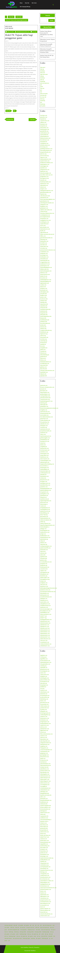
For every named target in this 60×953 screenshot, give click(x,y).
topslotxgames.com (44, 164)
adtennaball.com (44, 185)
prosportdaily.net (44, 830)
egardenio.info (43, 556)
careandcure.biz (44, 568)
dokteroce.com (43, 272)
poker (41, 86)
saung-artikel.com (44, 455)
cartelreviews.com (44, 725)
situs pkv (42, 88)
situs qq (42, 69)
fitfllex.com (43, 236)
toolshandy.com (44, 253)
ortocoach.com (43, 584)
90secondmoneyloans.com (46, 734)
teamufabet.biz (43, 141)
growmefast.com (44, 516)
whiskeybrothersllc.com (45, 644)
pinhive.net (42, 349)
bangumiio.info (43, 312)
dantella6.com (43, 167)
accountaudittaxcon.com (46, 561)
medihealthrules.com (45, 859)
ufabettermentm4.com (45, 623)
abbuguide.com (43, 711)
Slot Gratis (34, 2)
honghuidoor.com (44, 176)
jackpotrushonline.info (45, 413)
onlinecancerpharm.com (45, 520)
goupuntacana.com (44, 669)
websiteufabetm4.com (45, 788)
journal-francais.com (45, 274)
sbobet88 (50, 936)
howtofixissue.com (44, 139)
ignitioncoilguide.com (45, 908)
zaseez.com (43, 672)
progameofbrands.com (45, 152)
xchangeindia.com (44, 873)
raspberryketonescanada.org (46, 858)
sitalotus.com (43, 542)
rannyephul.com (44, 258)
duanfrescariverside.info (45, 795)
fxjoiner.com (43, 893)
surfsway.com (43, 727)
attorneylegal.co (44, 504)
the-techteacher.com (44, 879)
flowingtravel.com (44, 178)
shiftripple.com (43, 598)
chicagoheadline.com (45, 664)
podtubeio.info (43, 321)
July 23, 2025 (10, 31)
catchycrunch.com (44, 674)
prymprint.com (43, 563)
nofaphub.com (43, 676)
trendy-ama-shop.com (45, 835)
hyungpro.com (43, 481)
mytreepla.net (43, 762)
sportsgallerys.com (44, 493)
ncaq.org (42, 688)
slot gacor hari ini (30, 927)
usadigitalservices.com (45, 220)
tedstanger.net (43, 810)
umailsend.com (43, 432)
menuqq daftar (23, 931)
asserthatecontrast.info (45, 309)
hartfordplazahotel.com (45, 361)
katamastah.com (44, 549)
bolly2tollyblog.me (44, 354)
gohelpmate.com (44, 208)
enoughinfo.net (43, 347)
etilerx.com (42, 796)
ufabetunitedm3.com (45, 630)
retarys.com (43, 434)
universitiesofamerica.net (46, 150)
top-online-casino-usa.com (46, 174)
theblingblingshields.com (46, 488)
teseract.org (43, 833)
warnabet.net (43, 351)
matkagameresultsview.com (46, 190)
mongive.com (43, 188)
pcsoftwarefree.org (44, 697)
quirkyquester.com (44, 595)
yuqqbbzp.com (43, 746)
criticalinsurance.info (45, 195)
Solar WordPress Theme (26, 947)
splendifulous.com (44, 768)
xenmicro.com (43, 690)
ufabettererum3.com (45, 621)
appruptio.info (43, 375)
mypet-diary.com (44, 246)
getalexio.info (43, 560)
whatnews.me (43, 823)
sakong (42, 76)
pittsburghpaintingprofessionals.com (48, 588)
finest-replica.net (44, 826)
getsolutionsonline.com (45, 192)
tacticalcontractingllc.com (46, 609)
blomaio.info (43, 318)
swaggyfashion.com (45, 262)
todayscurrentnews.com (45, 614)
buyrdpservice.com (44, 441)
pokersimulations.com (45, 763)
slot (14, 110)
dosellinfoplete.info (44, 319)
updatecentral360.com (45, 547)
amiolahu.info (43, 302)
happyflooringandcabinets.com (47, 525)
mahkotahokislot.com (45, 518)
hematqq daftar (38, 931)
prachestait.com (43, 290)
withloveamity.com (44, 706)
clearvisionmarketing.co (45, 819)
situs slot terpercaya (47, 925)
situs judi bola (44, 936)
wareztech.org (43, 427)
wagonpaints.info (44, 816)
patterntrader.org (44, 539)
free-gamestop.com (44, 422)
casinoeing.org (43, 340)
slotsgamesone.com (44, 169)
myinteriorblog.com (44, 845)
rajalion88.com (43, 667)
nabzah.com (43, 187)
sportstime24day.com (45, 485)
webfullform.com (44, 143)
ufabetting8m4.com (44, 774)
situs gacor (42, 67)
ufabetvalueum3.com (45, 777)
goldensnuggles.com (45, 437)
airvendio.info (43, 293)
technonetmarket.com (45, 809)
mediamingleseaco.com (45, 279)
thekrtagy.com (43, 872)
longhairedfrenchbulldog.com (47, 464)
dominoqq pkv (45, 938)
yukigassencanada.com (45, 742)
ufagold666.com (44, 844)
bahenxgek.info (43, 404)
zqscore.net (43, 551)
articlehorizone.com (44, 744)
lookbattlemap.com (44, 439)
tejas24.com (43, 286)
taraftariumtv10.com (45, 264)
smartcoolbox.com (44, 602)
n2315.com (43, 225)
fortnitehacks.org (44, 332)
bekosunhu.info (43, 314)
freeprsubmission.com (45, 842)
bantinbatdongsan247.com (46, 401)
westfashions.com (44, 251)
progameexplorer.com (45, 900)
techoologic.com (44, 856)
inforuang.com (43, 239)
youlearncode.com (44, 707)
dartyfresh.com (43, 693)
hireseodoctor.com (44, 756)
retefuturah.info (43, 803)
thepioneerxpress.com (45, 138)
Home (21, 2)
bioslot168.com (43, 912)
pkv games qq (35, 934)
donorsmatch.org (44, 337)
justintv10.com (43, 276)
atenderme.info (43, 311)
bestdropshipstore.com (45, 723)
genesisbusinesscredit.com (46, 237)
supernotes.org (43, 544)
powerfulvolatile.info (45, 323)
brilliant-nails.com (44, 269)
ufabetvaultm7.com (44, 779)
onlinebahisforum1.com (45, 662)
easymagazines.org (44, 572)
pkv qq (46, 934)
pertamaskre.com (44, 406)
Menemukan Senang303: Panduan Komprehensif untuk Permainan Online (47, 50)
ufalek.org (42, 521)
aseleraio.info (43, 553)
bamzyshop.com (44, 851)
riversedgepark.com (44, 671)
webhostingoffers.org (45, 714)
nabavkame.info (44, 365)
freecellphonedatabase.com (46, 416)
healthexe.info (43, 295)
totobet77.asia (43, 616)
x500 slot (12, 927)
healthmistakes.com (44, 535)
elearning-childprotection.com (47, 213)
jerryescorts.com (44, 502)
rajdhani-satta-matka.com (46, 209)
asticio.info (42, 554)
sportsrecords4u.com (45, 770)
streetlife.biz (43, 344)
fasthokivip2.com (44, 457)
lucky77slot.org (43, 514)
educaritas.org (43, 683)
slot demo (38, 929)
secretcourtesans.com (45, 660)
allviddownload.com (45, 145)
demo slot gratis (44, 93)
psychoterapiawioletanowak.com (47, 591)
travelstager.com (44, 255)
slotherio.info (43, 328)
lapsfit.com (42, 758)
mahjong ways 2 (31, 929)
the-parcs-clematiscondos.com (47, 387)
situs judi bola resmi (17, 938)
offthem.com (43, 122)
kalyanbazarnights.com (45, 173)
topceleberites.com (44, 772)
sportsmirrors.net (44, 495)
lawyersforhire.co (44, 465)
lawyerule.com (43, 278)
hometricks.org (43, 575)
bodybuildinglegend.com (46, 267)
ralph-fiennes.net (44, 232)
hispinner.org (43, 194)
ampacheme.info (44, 304)
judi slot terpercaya (44, 83)
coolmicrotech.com (44, 875)
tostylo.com (43, 444)
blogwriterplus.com (44, 392)
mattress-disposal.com (45, 523)
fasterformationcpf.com (45, 436)
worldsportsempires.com (46, 546)
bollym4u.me (43, 353)
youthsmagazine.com (45, 472)
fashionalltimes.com (44, 882)
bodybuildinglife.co (44, 527)
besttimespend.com (44, 567)
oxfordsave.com (44, 451)
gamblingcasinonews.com (46, 148)
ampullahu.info (43, 305)
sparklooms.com (44, 607)
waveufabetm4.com (44, 784)
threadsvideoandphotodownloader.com (49, 408)
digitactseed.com (44, 730)
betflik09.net (43, 686)
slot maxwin (22, 927)
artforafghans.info (44, 291)
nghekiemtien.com (44, 283)
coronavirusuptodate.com (46, 749)
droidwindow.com (44, 840)
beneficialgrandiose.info (45, 316)
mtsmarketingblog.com (45, 281)
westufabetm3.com (44, 642)
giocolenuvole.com (44, 702)
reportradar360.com (44, 260)
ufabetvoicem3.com (44, 782)
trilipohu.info (43, 374)
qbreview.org (43, 153)
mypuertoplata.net (44, 136)
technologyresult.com (45, 713)
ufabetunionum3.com (45, 775)
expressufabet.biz (44, 134)
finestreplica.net (44, 798)
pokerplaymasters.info (45, 397)
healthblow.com (44, 206)
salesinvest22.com (44, 831)
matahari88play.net (44, 469)
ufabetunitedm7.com (45, 631)
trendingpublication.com (46, 619)
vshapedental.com (44, 863)
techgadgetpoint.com (45, 507)
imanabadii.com (44, 372)
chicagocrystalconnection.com (47, 370)
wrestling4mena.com (45, 215)
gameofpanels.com (44, 201)
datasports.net (43, 497)
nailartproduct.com (44, 728)
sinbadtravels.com (44, 423)
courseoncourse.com (45, 399)
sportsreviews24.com (45, 511)
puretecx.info (43, 297)
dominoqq (42, 81)
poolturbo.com (43, 288)
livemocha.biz (43, 342)
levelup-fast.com (44, 760)
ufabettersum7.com (44, 624)
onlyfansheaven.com (45, 229)
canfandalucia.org (44, 865)
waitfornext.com (44, 817)
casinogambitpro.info (45, 396)
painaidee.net (43, 474)
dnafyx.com (43, 700)
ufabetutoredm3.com (45, 635)
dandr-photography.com (45, 271)
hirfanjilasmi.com (44, 574)
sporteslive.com (43, 486)
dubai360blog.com (44, 513)
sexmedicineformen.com (46, 596)
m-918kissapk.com (44, 363)
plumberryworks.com (45, 589)
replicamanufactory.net (45, 765)
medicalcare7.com (44, 183)
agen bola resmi (44, 74)
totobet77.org (43, 617)
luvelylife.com (43, 243)
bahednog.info (43, 402)
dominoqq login (26, 938)
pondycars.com (43, 852)
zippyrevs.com (43, 157)
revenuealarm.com (44, 905)
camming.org (43, 665)
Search (47, 15)
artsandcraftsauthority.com (46, 913)
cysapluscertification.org (46, 330)
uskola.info (42, 814)
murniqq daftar (30, 931)
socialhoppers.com (44, 222)
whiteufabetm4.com (44, 789)
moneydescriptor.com (45, 471)
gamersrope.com (44, 418)
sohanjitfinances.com (45, 603)
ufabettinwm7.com (44, 626)
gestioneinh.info (44, 828)
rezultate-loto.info (44, 767)
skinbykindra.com (44, 894)
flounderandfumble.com (45, 800)
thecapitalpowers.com (45, 610)
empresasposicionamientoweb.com (48, 887)
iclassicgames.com (44, 453)
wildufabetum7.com (45, 645)
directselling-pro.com (45, 903)
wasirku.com (43, 284)
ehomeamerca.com (44, 718)
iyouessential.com (44, 704)
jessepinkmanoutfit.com (45, 430)
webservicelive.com (44, 915)
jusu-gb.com (43, 389)
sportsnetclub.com (44, 448)
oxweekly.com (43, 248)
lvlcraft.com (43, 732)
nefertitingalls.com (44, 678)
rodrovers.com (43, 737)
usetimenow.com (44, 204)
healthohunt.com (44, 802)
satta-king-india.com (45, 741)
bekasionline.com (44, 127)
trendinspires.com (44, 257)
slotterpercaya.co (44, 600)
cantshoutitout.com (44, 133)
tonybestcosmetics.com (45, 889)
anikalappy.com (44, 791)
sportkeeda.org (43, 565)
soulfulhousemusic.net (45, 605)
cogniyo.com (43, 570)
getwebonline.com (44, 227)
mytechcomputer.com (45, 910)
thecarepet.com (43, 390)
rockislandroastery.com (45, 901)
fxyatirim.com (43, 709)
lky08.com (42, 230)
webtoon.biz (43, 478)
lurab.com (42, 907)
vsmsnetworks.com (44, 120)
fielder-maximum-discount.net (47, 234)
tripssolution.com (44, 739)
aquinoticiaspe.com (44, 462)
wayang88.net (43, 786)
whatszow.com (43, 716)
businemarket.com (44, 467)
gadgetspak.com (44, 753)
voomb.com (43, 506)
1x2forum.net (43, 657)
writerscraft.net (43, 211)
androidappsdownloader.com (47, 202)
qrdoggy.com (43, 528)
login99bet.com (43, 658)
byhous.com (43, 360)
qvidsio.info (43, 325)
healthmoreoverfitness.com (46, 162)
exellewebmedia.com (45, 420)
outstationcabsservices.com (46, 870)
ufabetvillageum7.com (45, 781)
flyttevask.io (43, 358)
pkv (41, 84)
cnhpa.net (42, 541)
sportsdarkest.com (44, 476)
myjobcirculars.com (44, 160)
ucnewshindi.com (44, 415)
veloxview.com (43, 640)
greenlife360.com (44, 131)
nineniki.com (43, 180)
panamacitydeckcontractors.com (47, 250)
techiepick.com (43, 849)
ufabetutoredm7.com (45, 637)
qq (49, 938)
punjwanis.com (43, 385)
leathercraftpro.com (44, 577)
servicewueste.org (44, 155)
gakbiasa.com (43, 367)
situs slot (17, 927)
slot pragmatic (23, 929)
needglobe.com (43, 582)
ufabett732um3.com (45, 812)
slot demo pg (43, 95)
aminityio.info (43, 300)
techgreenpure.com (44, 721)
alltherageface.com (44, 896)
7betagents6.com (44, 748)
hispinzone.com (44, 171)
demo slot (8, 110)
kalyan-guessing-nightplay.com (47, 199)
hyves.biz (42, 346)
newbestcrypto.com (44, 450)
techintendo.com (44, 720)
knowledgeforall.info (45, 216)
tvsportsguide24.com (45, 509)
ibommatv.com (43, 124)
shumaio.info (43, 326)
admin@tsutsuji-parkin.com (23, 31)
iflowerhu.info (43, 368)
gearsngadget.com (44, 755)
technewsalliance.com (45, 807)
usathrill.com (43, 861)
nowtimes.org (43, 339)
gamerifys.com (43, 117)
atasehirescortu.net (44, 499)
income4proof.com (44, 681)
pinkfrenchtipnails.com (45, 490)
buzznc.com (43, 891)
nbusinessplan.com (44, 129)
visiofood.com (43, 838)
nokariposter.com (44, 197)
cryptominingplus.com (45, 460)
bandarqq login (45, 931)
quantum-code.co (44, 821)
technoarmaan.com (44, 886)
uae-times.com (43, 115)
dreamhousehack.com (45, 877)
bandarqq (42, 70)
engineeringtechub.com (45, 500)
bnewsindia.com (44, 847)
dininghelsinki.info (44, 793)
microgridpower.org (44, 579)
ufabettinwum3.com (45, 628)
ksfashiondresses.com (45, 537)
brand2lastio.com (44, 218)
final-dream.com (44, 824)
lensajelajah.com (44, 685)
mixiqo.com (43, 581)
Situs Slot (27, 2)
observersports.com (44, 458)
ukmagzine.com (44, 425)
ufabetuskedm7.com (45, 633)
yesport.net (42, 443)
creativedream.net (44, 223)
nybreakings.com (44, 868)
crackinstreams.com (44, 751)
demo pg (42, 98)
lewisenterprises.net (44, 695)
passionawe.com (44, 586)
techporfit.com (43, 126)
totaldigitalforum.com (45, 884)
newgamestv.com (44, 492)
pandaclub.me (43, 356)
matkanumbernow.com (45, 159)
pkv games (42, 105)
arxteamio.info (43, 558)
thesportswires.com (44, 479)
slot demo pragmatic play (13, 929)
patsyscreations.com (45, 679)
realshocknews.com (44, 532)
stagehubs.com (43, 655)
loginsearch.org (43, 333)
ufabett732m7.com (44, 837)
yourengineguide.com (45, 866)
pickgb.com (43, 534)
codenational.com (44, 898)
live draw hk (43, 97)
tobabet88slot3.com (44, 612)
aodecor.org (43, 335)
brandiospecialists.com (45, 181)
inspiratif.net (43, 119)
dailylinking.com (44, 699)
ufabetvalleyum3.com (45, 638)
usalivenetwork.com (45, 411)
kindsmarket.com (44, 241)
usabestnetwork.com (45, 429)
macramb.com (43, 244)
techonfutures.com (44, 854)
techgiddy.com (43, 409)
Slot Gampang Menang (25, 6)
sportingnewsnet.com (45, 483)
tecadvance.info (44, 298)
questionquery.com (44, 265)
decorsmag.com (44, 146)
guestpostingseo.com (45, 394)
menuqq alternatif (9, 925)
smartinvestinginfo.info (45, 805)
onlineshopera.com (44, 692)
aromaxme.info (43, 307)
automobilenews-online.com (46, 880)
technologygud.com (44, 530)
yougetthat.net (43, 446)
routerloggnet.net (44, 166)
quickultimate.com (44, 593)
